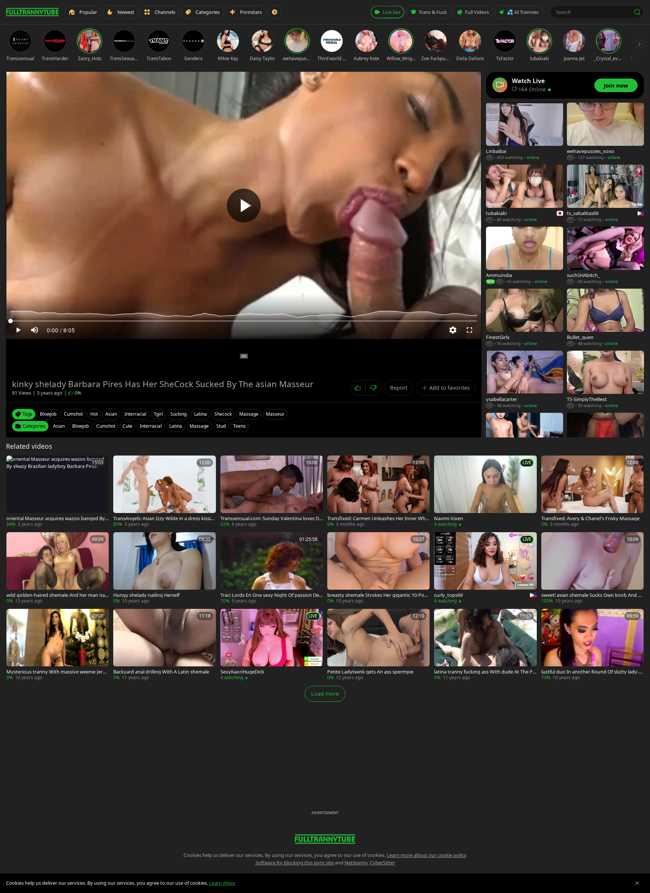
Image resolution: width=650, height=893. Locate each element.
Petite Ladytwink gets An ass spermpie (370, 671)
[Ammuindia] (524, 256)
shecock (223, 414)
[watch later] (14, 464)
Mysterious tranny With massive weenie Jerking (56, 671)
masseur (275, 414)
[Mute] (34, 330)
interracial (135, 414)
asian (111, 414)
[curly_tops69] (485, 568)
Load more (325, 693)
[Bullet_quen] (605, 318)
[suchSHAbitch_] (605, 256)
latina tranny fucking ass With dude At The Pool (485, 671)
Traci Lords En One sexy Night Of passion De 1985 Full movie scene (271, 595)
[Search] (637, 12)
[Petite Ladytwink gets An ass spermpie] (378, 645)
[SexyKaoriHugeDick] (271, 645)
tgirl (158, 414)
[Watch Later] (274, 12)
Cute (127, 426)
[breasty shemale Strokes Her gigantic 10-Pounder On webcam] (378, 568)
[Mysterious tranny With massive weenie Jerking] (57, 645)
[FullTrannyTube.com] (32, 12)
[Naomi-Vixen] (485, 492)
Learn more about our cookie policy (426, 855)
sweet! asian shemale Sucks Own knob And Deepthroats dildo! (591, 595)
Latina (175, 426)
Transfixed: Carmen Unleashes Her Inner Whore (377, 518)
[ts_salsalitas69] (605, 194)
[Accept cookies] (637, 883)
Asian (59, 426)
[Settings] (452, 330)
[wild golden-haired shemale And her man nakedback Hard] (57, 568)
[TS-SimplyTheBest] (605, 380)
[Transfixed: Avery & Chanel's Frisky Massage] (592, 492)
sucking (178, 414)
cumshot (73, 414)
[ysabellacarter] (524, 380)
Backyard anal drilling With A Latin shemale (161, 671)
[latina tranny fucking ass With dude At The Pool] (485, 645)
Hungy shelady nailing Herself (146, 595)
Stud (221, 426)
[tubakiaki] (524, 194)
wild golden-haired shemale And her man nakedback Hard (57, 595)
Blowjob (80, 426)
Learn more (222, 882)
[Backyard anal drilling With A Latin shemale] (164, 645)
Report (398, 387)
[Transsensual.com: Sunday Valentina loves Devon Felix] (271, 492)
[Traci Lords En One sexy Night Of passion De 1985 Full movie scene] (271, 568)
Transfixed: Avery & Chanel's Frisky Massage (590, 518)
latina (200, 414)
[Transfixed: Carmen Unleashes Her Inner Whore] (378, 492)
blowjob (48, 414)
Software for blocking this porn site (295, 862)
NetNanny (356, 862)
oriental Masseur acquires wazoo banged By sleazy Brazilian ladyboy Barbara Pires (57, 518)
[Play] (244, 205)
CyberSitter (382, 862)
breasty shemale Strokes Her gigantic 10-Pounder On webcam (377, 595)
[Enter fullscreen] (469, 330)
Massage (199, 426)
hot (94, 414)
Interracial (151, 426)
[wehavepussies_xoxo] (605, 132)
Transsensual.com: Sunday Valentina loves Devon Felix (271, 518)
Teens (239, 426)
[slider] (244, 320)
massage (248, 414)
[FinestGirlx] (524, 318)
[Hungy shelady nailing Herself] (164, 568)
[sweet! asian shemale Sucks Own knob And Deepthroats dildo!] (592, 568)
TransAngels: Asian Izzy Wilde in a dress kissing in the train (163, 518)
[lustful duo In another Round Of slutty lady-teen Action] (592, 645)
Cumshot (105, 426)
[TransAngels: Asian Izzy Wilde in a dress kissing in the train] (164, 492)
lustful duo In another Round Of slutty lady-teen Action (592, 671)
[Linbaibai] (524, 132)
